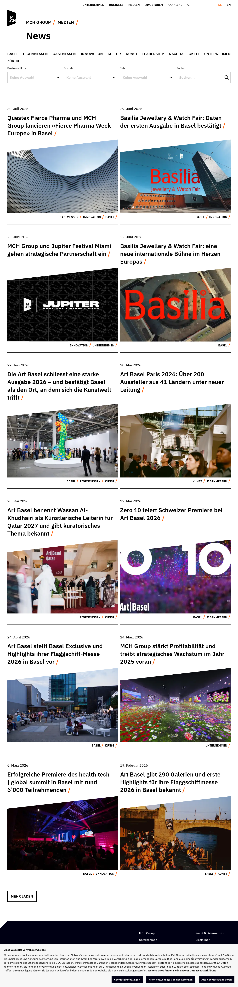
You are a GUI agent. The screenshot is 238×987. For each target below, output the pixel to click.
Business (116, 5)
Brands (68, 68)
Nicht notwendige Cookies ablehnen (171, 979)
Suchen (181, 68)
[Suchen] (188, 5)
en (229, 5)
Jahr (123, 68)
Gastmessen (64, 53)
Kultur (114, 53)
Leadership (153, 53)
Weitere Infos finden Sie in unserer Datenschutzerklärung (182, 970)
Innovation (92, 53)
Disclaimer (202, 940)
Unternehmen (93, 5)
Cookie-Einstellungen (127, 979)
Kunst (131, 53)
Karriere (175, 5)
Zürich (14, 60)
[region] (119, 965)
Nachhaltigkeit (184, 53)
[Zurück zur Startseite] (12, 18)
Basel (12, 53)
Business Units (17, 68)
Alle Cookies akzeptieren (216, 979)
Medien (134, 5)
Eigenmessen (35, 53)
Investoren (154, 5)
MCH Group (38, 22)
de (220, 5)
